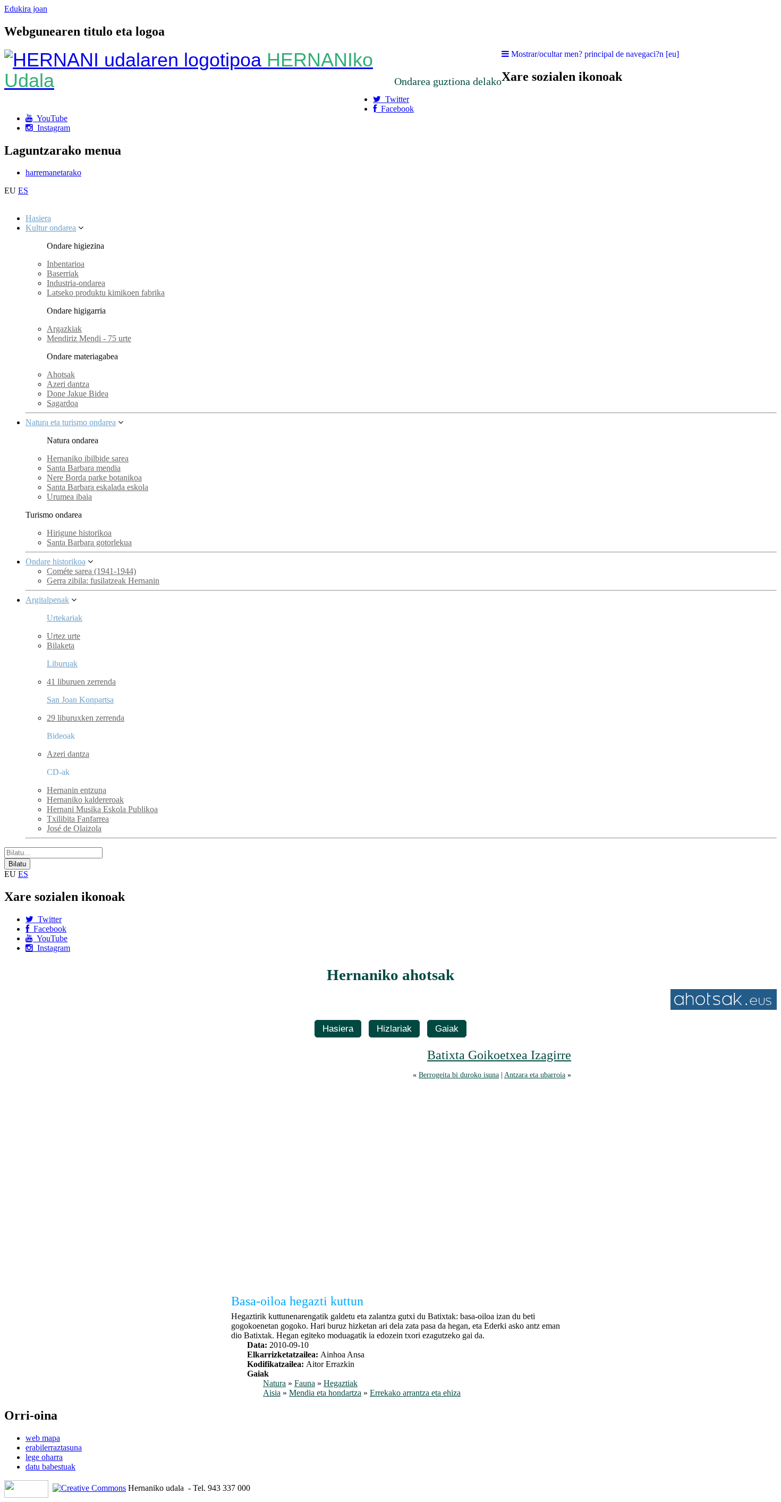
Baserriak (63, 273)
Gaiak (447, 1028)
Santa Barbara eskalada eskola (97, 487)
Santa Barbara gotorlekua (89, 542)
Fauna (304, 1383)
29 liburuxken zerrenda (85, 717)
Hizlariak (394, 1028)
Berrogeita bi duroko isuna (459, 1074)
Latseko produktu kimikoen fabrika (106, 292)
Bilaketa (60, 645)
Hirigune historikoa (79, 532)
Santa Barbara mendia (84, 467)
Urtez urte (63, 635)
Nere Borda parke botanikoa (94, 477)
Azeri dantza (68, 384)
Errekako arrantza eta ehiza (415, 1392)
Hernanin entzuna (76, 790)
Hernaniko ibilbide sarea (88, 458)
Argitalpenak (47, 599)
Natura (274, 1383)
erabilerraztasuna (54, 1447)
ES (23, 190)
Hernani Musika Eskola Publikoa (102, 809)
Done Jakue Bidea (77, 393)
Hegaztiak (341, 1383)
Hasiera (38, 218)
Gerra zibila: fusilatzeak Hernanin (103, 580)
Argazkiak (64, 328)
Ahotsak (61, 374)
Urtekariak (64, 617)
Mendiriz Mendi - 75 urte (89, 338)
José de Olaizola (74, 828)
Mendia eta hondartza (325, 1392)
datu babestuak (50, 1466)
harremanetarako (53, 172)
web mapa (43, 1437)
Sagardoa (62, 403)
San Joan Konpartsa (80, 699)
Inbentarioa (65, 263)
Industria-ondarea (76, 283)
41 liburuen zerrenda (81, 681)
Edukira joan (25, 8)
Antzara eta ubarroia (534, 1074)
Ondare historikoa (56, 561)
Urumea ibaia (69, 496)
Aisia (272, 1392)
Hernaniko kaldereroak (85, 799)
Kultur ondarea (51, 227)
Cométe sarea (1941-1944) (91, 571)
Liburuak (62, 663)
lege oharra (44, 1457)
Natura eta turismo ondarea (71, 422)
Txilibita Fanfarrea (78, 818)
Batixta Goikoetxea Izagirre (499, 1055)
